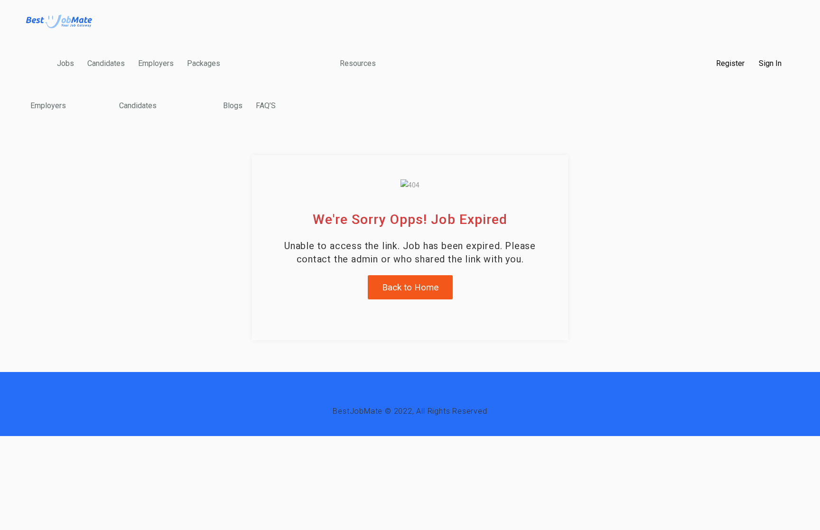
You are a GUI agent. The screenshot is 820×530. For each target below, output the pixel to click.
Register (730, 63)
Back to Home (410, 287)
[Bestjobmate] (59, 21)
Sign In (770, 63)
